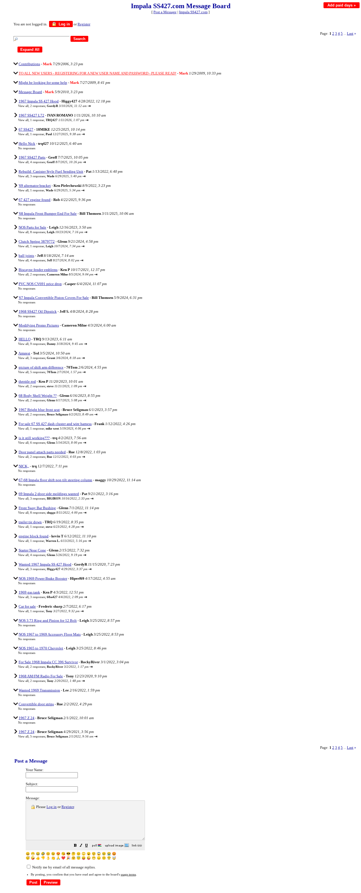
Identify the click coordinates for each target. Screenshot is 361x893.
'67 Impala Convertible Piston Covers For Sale (54, 298)
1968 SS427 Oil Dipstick (38, 311)
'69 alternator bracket (35, 185)
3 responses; (56, 176)
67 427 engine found (34, 200)
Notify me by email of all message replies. (63, 867)
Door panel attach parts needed (42, 452)
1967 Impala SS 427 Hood (39, 101)
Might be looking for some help (43, 82)
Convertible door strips (36, 704)
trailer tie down (30, 522)
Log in (64, 24)
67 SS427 (26, 129)
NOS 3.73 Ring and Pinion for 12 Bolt (48, 620)
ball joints (26, 255)
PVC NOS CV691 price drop (40, 284)
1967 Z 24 (26, 718)
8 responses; (56, 232)
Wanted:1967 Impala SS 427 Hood (45, 564)
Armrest (24, 353)
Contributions (29, 64)
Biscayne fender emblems (38, 270)
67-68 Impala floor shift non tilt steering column (55, 480)
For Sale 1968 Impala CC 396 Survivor (48, 662)
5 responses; (56, 372)
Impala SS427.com (193, 12)
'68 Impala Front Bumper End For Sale (48, 213)
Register (67, 807)
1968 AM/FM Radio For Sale (41, 676)
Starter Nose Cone (32, 550)
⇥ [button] (89, 106)
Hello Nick (27, 143)
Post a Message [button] (165, 12)
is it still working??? (34, 438)
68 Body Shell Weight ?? (38, 395)
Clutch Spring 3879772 (37, 241)
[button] (75, 846)
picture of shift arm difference (41, 367)
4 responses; (56, 162)
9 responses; (56, 343)
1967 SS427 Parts (32, 157)
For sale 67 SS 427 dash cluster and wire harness (55, 424)
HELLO (24, 339)
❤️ (63, 858)
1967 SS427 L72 (31, 115)
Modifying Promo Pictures (39, 325)
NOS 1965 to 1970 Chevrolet (41, 648)
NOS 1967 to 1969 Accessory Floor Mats (50, 634)
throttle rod (27, 381)
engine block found (34, 536)
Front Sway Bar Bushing (37, 508)
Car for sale (27, 606)
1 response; (57, 120)
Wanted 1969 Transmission (39, 690)
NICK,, (24, 466)
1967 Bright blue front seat (39, 410)
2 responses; (58, 106)
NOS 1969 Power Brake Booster (43, 578)
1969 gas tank (29, 592)
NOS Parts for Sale (32, 227)
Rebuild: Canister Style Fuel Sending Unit (51, 171)
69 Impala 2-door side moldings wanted (49, 494)
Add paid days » (341, 5)
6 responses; (56, 442)
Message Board (30, 92)
